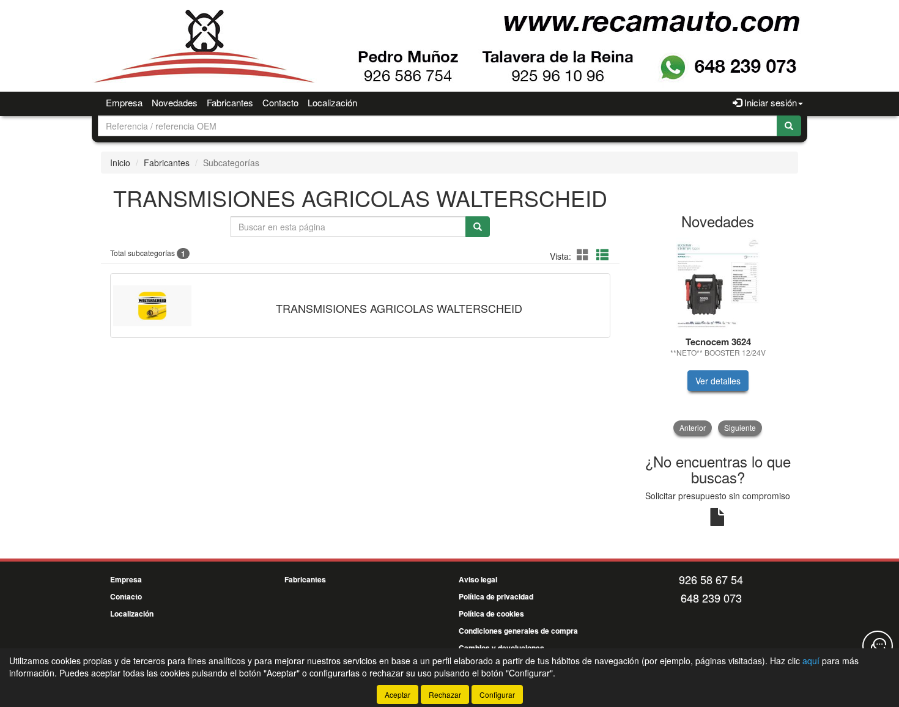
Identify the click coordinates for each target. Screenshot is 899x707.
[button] (584, 254)
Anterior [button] (692, 427)
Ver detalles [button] (718, 381)
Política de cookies (491, 613)
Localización (332, 102)
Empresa (124, 102)
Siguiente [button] (740, 427)
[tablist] (718, 336)
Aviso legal (478, 579)
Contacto (280, 102)
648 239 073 (711, 598)
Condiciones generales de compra (518, 630)
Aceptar (397, 694)
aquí (810, 660)
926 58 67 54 (711, 579)
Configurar (497, 694)
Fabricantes (230, 102)
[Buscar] (789, 125)
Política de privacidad (496, 596)
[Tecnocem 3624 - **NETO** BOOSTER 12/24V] (718, 283)
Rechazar (445, 694)
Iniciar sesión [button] (769, 102)
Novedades (175, 102)
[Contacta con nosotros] (877, 646)
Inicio (120, 162)
